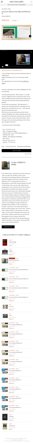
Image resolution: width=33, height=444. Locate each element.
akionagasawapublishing (23, 146)
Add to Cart (16, 150)
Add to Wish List (28, 153)
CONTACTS (12, 425)
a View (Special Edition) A (15, 407)
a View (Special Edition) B (15, 398)
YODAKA (11, 416)
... (17, 21)
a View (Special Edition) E (15, 370)
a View (10, 315)
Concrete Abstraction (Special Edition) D (18, 278)
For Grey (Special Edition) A (15, 361)
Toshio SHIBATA (6, 16)
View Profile (8, 227)
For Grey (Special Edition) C (15, 343)
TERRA (10, 251)
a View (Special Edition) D (15, 379)
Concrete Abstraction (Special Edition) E (18, 269)
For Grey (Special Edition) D (16, 334)
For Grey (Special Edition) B (15, 352)
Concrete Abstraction (14, 260)
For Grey (11, 306)
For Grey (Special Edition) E (15, 324)
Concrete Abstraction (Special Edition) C (18, 288)
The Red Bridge (12, 242)
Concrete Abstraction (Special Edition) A (18, 297)
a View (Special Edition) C (15, 389)
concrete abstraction (10, 146)
